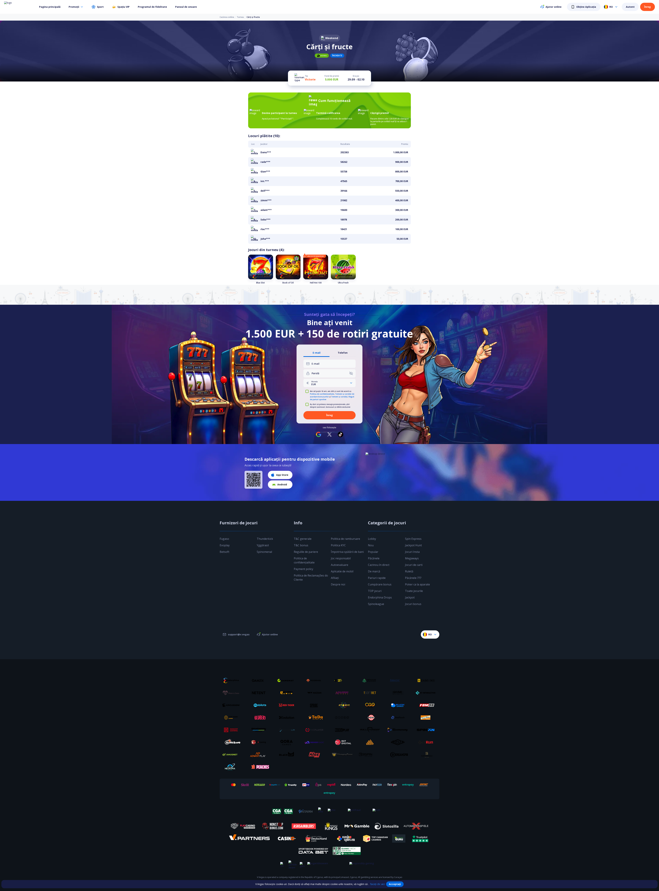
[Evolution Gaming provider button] (287, 717)
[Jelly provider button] (371, 742)
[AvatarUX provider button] (287, 729)
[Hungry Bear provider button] (343, 754)
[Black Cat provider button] (287, 754)
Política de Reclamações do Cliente (311, 577)
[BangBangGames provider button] (232, 742)
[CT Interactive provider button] (426, 692)
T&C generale (302, 539)
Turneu (240, 17)
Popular (373, 552)
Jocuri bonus (413, 604)
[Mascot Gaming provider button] (232, 729)
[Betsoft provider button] (343, 680)
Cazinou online (227, 17)
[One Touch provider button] (399, 717)
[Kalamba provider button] (343, 692)
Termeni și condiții (339, 396)
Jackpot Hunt (413, 545)
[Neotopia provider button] (232, 767)
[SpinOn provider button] (426, 729)
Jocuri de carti (414, 565)
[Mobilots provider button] (260, 705)
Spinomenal (264, 552)
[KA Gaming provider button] (260, 742)
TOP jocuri (374, 591)
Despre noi (338, 584)
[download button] (253, 480)
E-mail (316, 352)
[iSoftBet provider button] (371, 692)
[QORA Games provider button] (287, 742)
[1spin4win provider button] (287, 692)
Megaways (412, 558)
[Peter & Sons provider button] (232, 692)
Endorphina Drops (380, 597)
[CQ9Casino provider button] (371, 705)
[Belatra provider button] (399, 705)
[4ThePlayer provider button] (315, 729)
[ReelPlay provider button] (343, 729)
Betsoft (224, 552)
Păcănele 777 (413, 578)
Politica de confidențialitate (322, 394)
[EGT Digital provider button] (343, 742)
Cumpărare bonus (379, 584)
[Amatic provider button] (399, 680)
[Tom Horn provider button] (232, 717)
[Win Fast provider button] (371, 717)
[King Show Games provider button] (426, 717)
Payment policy (303, 569)
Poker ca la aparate (417, 584)
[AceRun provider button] (426, 742)
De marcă (374, 571)
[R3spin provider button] (371, 754)
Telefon (343, 352)
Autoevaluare (339, 565)
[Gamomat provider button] (287, 680)
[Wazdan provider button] (315, 692)
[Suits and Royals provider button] (426, 754)
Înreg (647, 6)
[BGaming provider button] (426, 680)
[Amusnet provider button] (232, 754)
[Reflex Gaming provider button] (399, 742)
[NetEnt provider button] (260, 692)
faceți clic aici (377, 884)
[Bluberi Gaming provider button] (260, 717)
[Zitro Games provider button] (343, 717)
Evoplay (225, 545)
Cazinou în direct (378, 565)
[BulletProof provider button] (371, 729)
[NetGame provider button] (371, 680)
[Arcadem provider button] (232, 705)
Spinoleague (376, 604)
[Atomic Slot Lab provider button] (343, 705)
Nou (371, 545)
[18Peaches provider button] (260, 767)
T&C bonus (301, 545)
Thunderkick (265, 539)
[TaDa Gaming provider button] (315, 717)
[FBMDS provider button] (426, 705)
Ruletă (409, 571)
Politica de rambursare (345, 539)
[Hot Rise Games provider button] (315, 754)
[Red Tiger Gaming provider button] (287, 705)
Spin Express (413, 539)
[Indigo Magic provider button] (315, 742)
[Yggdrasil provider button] (315, 680)
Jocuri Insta (412, 552)
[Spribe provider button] (315, 705)
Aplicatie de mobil (342, 571)
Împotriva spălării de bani (347, 552)
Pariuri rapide (377, 578)
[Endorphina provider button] (232, 680)
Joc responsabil (341, 558)
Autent (630, 6)
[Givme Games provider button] (399, 692)
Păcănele (373, 558)
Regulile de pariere (306, 552)
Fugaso (224, 539)
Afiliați (335, 578)
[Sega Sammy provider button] (260, 729)
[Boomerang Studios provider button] (399, 729)
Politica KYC (338, 545)
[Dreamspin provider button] (399, 754)
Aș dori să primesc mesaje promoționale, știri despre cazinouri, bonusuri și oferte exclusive (330, 405)
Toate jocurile (414, 591)
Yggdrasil (263, 545)
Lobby (372, 539)
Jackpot (410, 597)
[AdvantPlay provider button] (260, 754)
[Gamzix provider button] (260, 680)
